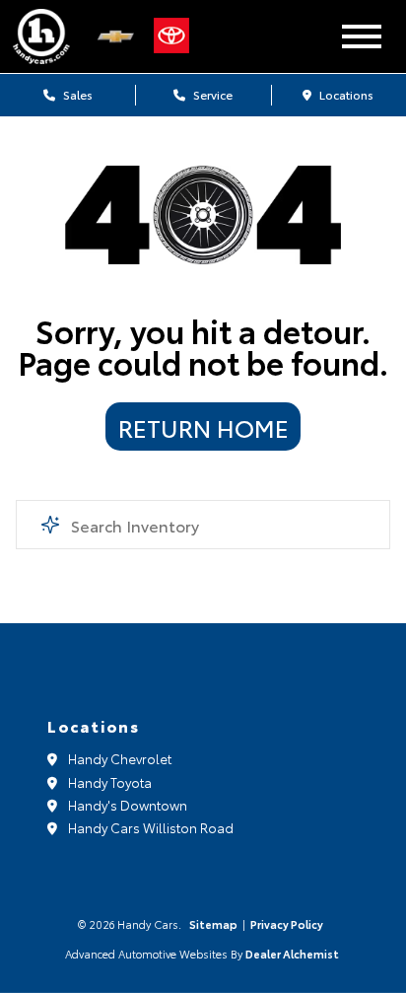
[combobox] (202, 524)
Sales (76, 94)
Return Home (203, 427)
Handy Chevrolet (119, 758)
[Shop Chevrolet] (120, 36)
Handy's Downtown (127, 805)
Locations (344, 94)
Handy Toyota (110, 782)
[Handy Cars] (49, 36)
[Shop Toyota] (176, 36)
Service (211, 94)
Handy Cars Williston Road (151, 827)
